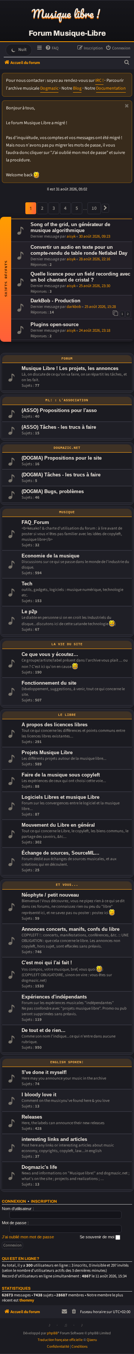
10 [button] (94, 208)
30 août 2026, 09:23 (94, 236)
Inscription (44, 1201)
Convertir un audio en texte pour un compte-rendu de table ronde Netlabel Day (79, 250)
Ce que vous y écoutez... (50, 654)
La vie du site (67, 644)
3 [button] (53, 208)
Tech (27, 583)
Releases (32, 1117)
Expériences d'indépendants (54, 997)
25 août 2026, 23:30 (94, 286)
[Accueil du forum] (67, 14)
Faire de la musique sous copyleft (61, 775)
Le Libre (67, 714)
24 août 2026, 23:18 (94, 330)
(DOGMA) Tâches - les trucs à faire (61, 474)
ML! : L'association (66, 400)
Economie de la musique (50, 556)
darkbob (74, 306)
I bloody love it (39, 1094)
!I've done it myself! (44, 1072)
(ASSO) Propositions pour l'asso (59, 410)
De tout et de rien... (44, 1030)
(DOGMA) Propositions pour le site (62, 458)
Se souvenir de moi (97, 1237)
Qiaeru (92, 1339)
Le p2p (29, 611)
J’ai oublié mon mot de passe (28, 1237)
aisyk (71, 236)
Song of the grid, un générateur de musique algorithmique (70, 227)
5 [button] (77, 208)
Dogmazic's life (39, 1167)
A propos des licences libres (54, 724)
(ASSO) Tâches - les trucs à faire (59, 427)
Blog (77, 88)
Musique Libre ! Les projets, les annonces (70, 368)
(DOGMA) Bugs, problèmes (53, 491)
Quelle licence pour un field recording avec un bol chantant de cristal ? (80, 277)
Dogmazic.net (67, 447)
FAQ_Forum (35, 522)
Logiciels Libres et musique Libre (60, 797)
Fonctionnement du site (49, 683)
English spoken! (67, 1062)
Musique (67, 512)
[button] (105, 208)
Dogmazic (49, 88)
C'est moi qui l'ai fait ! (47, 962)
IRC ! (99, 80)
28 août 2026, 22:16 (94, 259)
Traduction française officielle (60, 1339)
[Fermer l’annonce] (127, 105)
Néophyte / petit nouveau (50, 895)
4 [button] (65, 208)
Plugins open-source (55, 324)
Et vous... (67, 884)
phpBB (52, 1333)
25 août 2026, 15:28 (100, 306)
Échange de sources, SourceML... (60, 853)
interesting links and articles (54, 1139)
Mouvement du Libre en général (58, 825)
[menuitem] (51, 48)
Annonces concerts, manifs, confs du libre (70, 929)
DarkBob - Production (55, 300)
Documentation (111, 88)
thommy (26, 1300)
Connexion (14, 1201)
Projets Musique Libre (47, 752)
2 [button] (42, 208)
